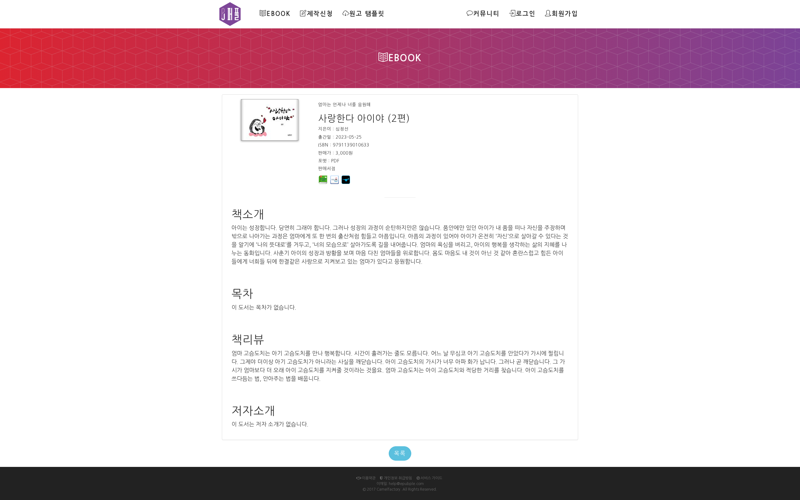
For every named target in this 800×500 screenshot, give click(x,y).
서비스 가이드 (431, 478)
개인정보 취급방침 (397, 478)
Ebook (279, 14)
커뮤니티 (486, 14)
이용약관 (368, 478)
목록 (400, 453)
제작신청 (320, 14)
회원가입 (565, 14)
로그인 (526, 14)
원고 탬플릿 (367, 14)
